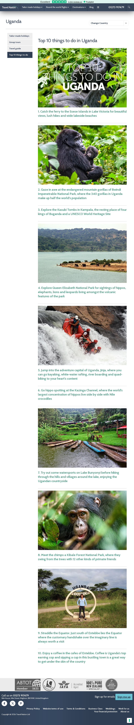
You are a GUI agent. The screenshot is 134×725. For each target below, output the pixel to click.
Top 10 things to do (18, 55)
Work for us (123, 708)
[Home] (10, 7)
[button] (32, 7)
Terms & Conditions (75, 708)
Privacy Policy (33, 708)
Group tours (15, 42)
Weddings (110, 708)
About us (125, 711)
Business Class (95, 708)
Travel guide (15, 48)
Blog (91, 7)
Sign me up (123, 696)
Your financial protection (105, 711)
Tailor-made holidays (19, 36)
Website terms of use (53, 708)
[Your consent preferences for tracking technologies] (129, 720)
